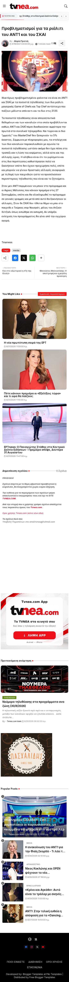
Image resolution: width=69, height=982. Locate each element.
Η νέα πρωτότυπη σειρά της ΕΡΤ (25, 342)
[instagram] (32, 947)
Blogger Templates (33, 974)
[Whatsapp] (32, 258)
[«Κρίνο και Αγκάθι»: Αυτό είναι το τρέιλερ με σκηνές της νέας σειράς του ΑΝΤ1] (12, 892)
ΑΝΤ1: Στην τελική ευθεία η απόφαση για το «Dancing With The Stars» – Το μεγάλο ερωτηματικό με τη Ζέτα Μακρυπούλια (44, 913)
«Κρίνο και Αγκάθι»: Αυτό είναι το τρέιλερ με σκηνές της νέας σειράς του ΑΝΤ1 (43, 892)
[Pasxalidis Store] (26, 775)
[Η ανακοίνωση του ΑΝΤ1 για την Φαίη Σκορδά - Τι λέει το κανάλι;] (12, 849)
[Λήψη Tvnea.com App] (34, 621)
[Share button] (41, 258)
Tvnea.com (36, 507)
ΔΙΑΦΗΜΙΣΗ (35, 961)
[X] (24, 258)
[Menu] (4, 6)
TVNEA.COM (9, 498)
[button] (66, 6)
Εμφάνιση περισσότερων (52, 294)
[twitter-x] (37, 947)
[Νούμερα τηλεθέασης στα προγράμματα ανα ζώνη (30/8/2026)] (34, 679)
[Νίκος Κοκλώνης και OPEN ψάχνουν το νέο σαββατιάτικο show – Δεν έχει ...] (12, 871)
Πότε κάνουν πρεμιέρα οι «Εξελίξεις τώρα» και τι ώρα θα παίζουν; (32, 395)
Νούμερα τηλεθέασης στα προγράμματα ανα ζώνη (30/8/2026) (33, 704)
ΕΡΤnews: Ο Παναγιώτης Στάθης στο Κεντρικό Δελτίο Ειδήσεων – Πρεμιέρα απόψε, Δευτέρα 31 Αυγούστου (34, 450)
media (16, 250)
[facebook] (26, 947)
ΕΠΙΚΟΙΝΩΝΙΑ (34, 967)
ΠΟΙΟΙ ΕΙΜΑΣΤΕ (16, 961)
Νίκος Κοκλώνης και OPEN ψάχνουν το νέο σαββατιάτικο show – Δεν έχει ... (45, 871)
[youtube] (43, 947)
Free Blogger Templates (42, 977)
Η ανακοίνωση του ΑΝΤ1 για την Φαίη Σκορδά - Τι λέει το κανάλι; (44, 849)
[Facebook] (15, 258)
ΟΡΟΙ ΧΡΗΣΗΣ (54, 961)
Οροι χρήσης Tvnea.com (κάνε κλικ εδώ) (22, 513)
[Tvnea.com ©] (24, 6)
